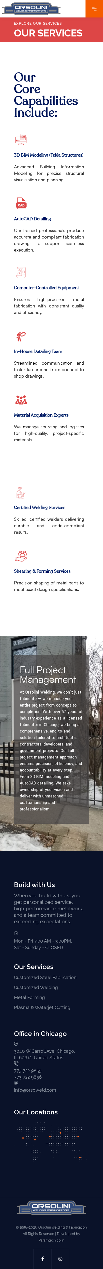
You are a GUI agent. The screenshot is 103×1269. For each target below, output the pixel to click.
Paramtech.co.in (51, 1240)
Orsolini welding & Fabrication (62, 1227)
